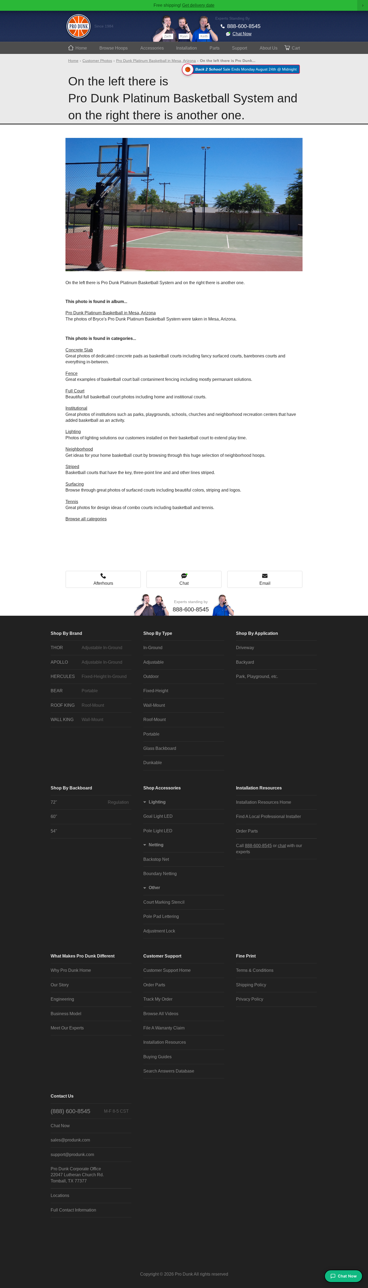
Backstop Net (156, 859)
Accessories (152, 48)
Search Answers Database (168, 1071)
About (268, 48)
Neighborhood (79, 449)
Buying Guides (157, 1056)
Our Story (60, 985)
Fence (71, 373)
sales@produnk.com (70, 1140)
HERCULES (89, 676)
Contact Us (62, 1096)
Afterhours (103, 583)
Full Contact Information (73, 1210)
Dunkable (152, 762)
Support (239, 48)
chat (282, 845)
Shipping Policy (251, 985)
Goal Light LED (158, 816)
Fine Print (246, 956)
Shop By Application (257, 633)
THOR (86, 647)
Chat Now (242, 34)
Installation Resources (259, 788)
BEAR (74, 690)
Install (186, 48)
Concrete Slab (79, 350)
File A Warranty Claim (164, 1028)
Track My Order (157, 999)
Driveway (245, 647)
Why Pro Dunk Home (71, 970)
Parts (215, 48)
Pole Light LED (157, 831)
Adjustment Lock (159, 931)
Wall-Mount (154, 705)
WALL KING (77, 719)
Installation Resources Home (263, 802)
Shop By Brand (66, 633)
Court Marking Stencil (164, 902)
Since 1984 (103, 26)
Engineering (62, 999)
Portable (151, 734)
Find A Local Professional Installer (268, 816)
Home (81, 48)
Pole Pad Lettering (161, 916)
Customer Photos (97, 60)
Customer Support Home (167, 970)
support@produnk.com (72, 1154)
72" (90, 802)
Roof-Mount (154, 719)
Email (264, 583)
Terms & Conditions (254, 970)
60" (54, 816)
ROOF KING (77, 705)
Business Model (66, 1013)
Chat (184, 583)
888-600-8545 (244, 26)
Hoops (113, 48)
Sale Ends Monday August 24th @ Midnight (246, 69)
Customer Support (162, 956)
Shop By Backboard (71, 788)
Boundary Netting (160, 873)
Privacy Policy (249, 999)
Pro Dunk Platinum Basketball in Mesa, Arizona (156, 60)
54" (54, 831)
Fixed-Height (155, 690)
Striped (72, 466)
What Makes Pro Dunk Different (82, 956)
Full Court (74, 391)
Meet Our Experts (67, 1028)
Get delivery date (198, 5)
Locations (60, 1195)
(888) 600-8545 (90, 1111)
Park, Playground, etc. (257, 676)
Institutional (76, 408)
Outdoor (151, 676)
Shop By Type (157, 633)
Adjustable (153, 662)
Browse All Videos (160, 1013)
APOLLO (86, 662)
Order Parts (247, 831)
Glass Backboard (159, 748)
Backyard (245, 662)
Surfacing (74, 484)
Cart (296, 48)
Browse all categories (86, 519)
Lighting (73, 431)
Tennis (71, 501)
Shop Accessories (162, 788)
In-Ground (152, 647)
